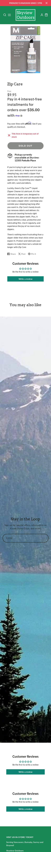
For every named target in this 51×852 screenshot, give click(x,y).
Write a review (25, 279)
